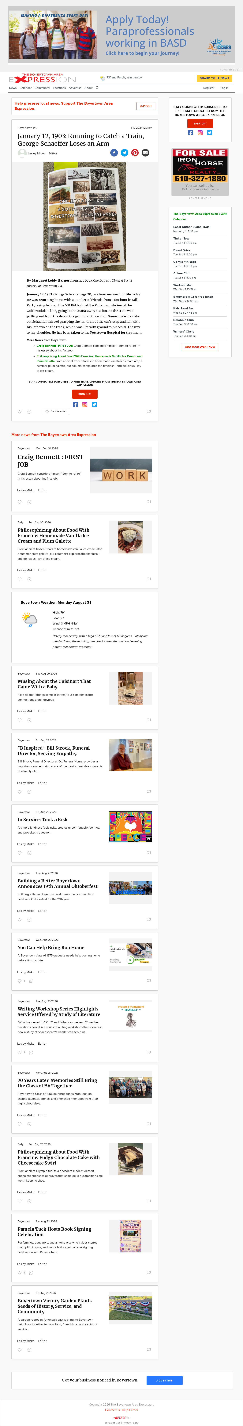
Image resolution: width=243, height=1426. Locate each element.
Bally (20, 522)
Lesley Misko (37, 153)
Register (208, 88)
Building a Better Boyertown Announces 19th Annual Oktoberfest (58, 883)
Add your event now (200, 346)
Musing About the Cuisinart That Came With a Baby (54, 684)
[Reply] (30, 411)
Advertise (75, 88)
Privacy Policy (130, 1422)
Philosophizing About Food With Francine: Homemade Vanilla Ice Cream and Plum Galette (54, 535)
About (88, 88)
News (13, 88)
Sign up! (84, 394)
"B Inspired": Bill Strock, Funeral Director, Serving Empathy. (54, 750)
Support (146, 106)
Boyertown (24, 448)
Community (42, 88)
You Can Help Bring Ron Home (51, 947)
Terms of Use (113, 1422)
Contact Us (112, 1410)
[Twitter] (124, 152)
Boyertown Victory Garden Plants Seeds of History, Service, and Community (55, 1306)
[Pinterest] (135, 152)
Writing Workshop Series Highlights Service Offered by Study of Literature (59, 1011)
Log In (224, 88)
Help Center (130, 1410)
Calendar (26, 88)
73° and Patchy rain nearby (124, 77)
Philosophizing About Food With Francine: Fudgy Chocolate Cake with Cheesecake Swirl (59, 1157)
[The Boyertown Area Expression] (42, 78)
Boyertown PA (27, 128)
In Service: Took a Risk (43, 819)
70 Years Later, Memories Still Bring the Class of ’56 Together (57, 1083)
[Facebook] (114, 152)
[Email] (145, 152)
